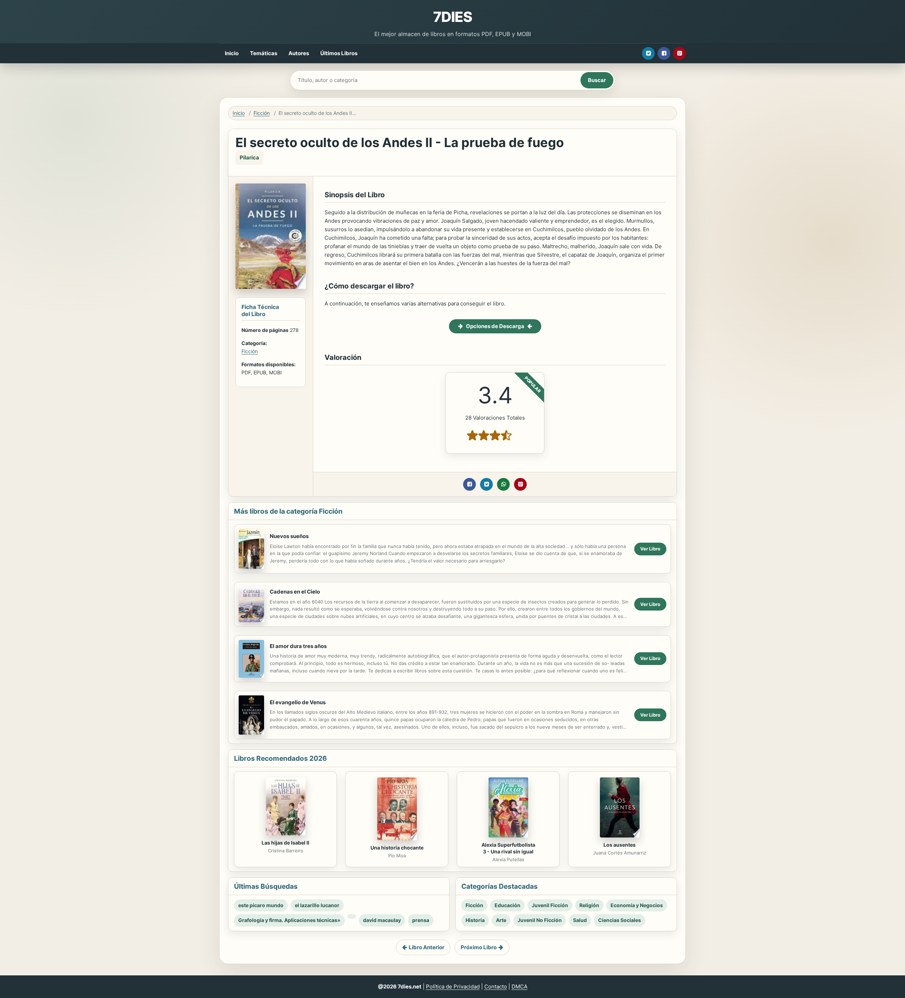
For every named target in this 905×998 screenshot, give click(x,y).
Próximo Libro (479, 947)
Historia (475, 920)
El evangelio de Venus (298, 702)
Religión (589, 905)
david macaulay (382, 920)
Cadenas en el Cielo (295, 591)
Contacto (495, 986)
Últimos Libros (338, 53)
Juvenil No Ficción (540, 920)
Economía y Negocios (637, 905)
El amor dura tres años (298, 646)
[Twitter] (648, 53)
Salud (580, 920)
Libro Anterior (426, 947)
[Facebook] (664, 53)
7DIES (452, 16)
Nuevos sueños (289, 536)
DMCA (519, 986)
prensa (420, 920)
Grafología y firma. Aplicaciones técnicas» (289, 920)
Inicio (232, 53)
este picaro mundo (261, 905)
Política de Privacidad (453, 986)
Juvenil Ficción (550, 905)
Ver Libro (650, 548)
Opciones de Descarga (495, 326)
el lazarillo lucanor (317, 905)
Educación (507, 905)
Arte (501, 920)
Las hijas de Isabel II (285, 843)
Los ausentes (619, 845)
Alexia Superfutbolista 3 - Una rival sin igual (508, 848)
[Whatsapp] (503, 484)
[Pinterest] (679, 53)
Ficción (261, 113)
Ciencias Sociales (619, 920)
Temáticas (263, 53)
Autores (298, 53)
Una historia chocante (397, 848)
